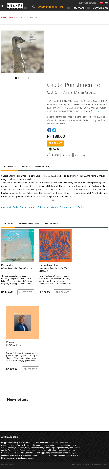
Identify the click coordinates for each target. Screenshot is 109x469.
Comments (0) (42, 166)
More (54, 200)
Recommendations (29, 223)
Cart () (100, 8)
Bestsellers (51, 223)
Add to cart (56, 143)
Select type (25, 292)
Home (3, 17)
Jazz (76, 155)
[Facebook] (49, 130)
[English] (106, 3)
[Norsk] (101, 3)
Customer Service (87, 3)
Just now (8, 223)
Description (9, 166)
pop (83, 155)
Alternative (66, 155)
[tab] (9, 166)
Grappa (11, 17)
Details (25, 166)
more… (98, 111)
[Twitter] (54, 130)
